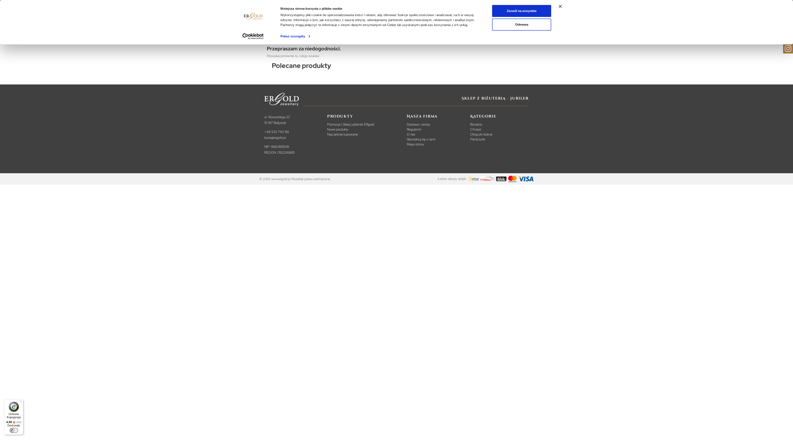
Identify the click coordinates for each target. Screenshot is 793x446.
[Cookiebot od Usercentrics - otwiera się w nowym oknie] (253, 36)
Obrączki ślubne (481, 134)
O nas (411, 134)
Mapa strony (415, 144)
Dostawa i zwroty (418, 124)
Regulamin (414, 129)
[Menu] (20, 402)
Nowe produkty (337, 129)
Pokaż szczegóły (292, 36)
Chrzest (475, 129)
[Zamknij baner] (560, 6)
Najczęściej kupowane (342, 134)
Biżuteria (476, 124)
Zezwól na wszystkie (522, 11)
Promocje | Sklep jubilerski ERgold (350, 124)
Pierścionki (477, 139)
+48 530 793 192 (276, 132)
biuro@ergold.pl (275, 137)
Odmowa (521, 24)
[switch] (14, 430)
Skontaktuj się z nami (421, 139)
